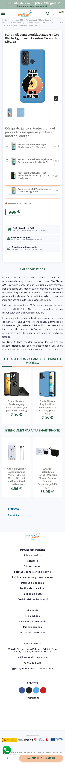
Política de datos (33, 593)
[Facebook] (22, 690)
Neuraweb (31, 752)
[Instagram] (29, 690)
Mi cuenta (32, 610)
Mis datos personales (32, 632)
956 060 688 (33, 662)
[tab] (32, 508)
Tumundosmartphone (32, 549)
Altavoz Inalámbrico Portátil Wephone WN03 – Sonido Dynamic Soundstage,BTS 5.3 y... (47, 478)
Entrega (13, 508)
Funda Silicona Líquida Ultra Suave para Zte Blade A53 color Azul (47, 407)
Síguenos (32, 682)
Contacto (32, 560)
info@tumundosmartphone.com (34, 668)
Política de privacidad (32, 588)
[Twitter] (36, 690)
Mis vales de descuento (32, 621)
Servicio (13, 515)
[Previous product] (61, 22)
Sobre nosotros (32, 555)
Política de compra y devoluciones (32, 577)
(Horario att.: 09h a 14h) (33, 657)
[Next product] (62, 22)
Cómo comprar (32, 566)
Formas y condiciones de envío (32, 571)
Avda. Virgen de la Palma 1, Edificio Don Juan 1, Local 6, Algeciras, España (33, 650)
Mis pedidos (32, 616)
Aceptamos (32, 697)
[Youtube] (43, 690)
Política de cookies (32, 582)
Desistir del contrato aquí (33, 599)
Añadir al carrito (43, 758)
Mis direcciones (32, 627)
